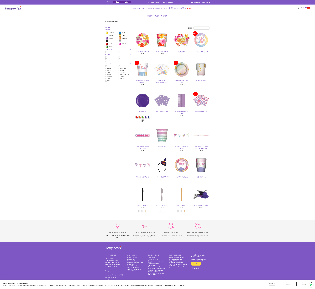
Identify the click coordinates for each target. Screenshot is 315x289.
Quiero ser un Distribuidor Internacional (177, 267)
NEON (108, 78)
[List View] (191, 28)
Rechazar (304, 284)
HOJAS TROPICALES (124, 74)
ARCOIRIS (109, 66)
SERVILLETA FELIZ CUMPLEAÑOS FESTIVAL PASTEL (162, 82)
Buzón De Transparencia (134, 269)
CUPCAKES (122, 72)
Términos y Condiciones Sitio (156, 268)
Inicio (106, 21)
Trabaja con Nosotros (133, 261)
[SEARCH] (298, 8)
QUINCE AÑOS (123, 61)
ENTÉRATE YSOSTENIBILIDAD (172, 8)
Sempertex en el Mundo (176, 258)
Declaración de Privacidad (155, 270)
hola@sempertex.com (111, 271)
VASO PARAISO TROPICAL (162, 51)
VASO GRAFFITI (162, 146)
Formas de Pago (153, 259)
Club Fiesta (151, 258)
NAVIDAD (122, 52)
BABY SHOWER (110, 57)
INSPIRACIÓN (158, 8)
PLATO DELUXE (142, 111)
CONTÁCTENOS (110, 255)
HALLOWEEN (110, 52)
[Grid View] (189, 28)
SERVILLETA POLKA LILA (162, 111)
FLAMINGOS (109, 74)
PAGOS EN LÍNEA (206, 2)
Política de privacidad (179, 285)
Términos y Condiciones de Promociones (156, 274)
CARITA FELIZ (123, 68)
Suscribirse (196, 264)
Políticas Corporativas (133, 267)
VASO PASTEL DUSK (201, 80)
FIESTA (138, 8)
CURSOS (165, 8)
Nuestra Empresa (132, 258)
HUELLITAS (109, 76)
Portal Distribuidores (175, 259)
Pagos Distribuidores (175, 261)
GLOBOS (134, 8)
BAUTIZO (122, 57)
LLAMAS (122, 76)
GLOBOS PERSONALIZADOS (181, 8)
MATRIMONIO (123, 59)
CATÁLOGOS (151, 8)
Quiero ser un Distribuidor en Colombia (178, 264)
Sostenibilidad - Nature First (135, 266)
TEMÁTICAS (144, 8)
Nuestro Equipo (131, 259)
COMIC (108, 72)
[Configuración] (308, 8)
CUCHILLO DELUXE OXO (142, 205)
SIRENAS (122, 78)
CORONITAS (122, 70)
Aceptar (288, 284)
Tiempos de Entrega (154, 272)
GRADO (108, 59)
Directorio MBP (131, 264)
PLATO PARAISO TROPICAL (142, 51)
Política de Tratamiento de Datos (156, 261)
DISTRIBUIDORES (195, 2)
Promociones (152, 265)
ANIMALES (122, 66)
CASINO (108, 70)
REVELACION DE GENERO (112, 61)
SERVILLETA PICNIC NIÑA (201, 111)
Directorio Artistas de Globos (135, 263)
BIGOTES (109, 68)
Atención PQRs (131, 271)
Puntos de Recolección (176, 263)
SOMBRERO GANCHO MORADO (201, 205)
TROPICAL (109, 80)
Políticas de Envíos (153, 264)
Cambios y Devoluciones (155, 267)
